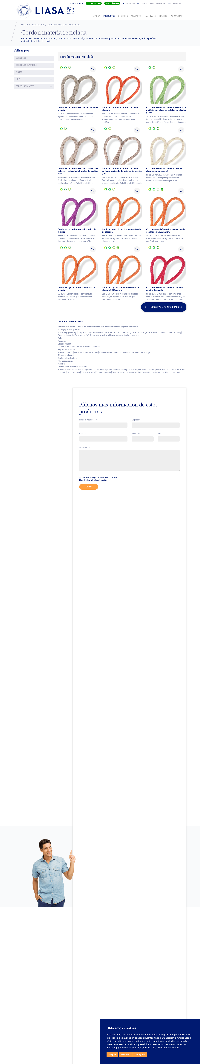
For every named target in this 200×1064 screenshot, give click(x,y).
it (183, 3)
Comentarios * (85, 448)
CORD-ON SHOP (76, 3)
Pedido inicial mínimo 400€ (93, 480)
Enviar (88, 487)
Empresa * (136, 420)
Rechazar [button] (125, 1054)
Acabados (136, 16)
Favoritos (132, 3)
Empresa (96, 16)
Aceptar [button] (112, 1054)
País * (160, 434)
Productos (37, 25)
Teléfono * (136, 434)
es (169, 3)
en (176, 3)
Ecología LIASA (112, 3)
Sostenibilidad (94, 3)
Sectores (123, 16)
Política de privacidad (108, 477)
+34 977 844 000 (148, 3)
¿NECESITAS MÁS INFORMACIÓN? (166, 307)
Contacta (160, 3)
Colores (163, 16)
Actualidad (177, 16)
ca (173, 3)
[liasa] (45, 10)
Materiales (150, 16)
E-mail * (82, 434)
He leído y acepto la (99, 477)
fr (180, 3)
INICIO (24, 25)
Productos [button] (109, 16)
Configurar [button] (140, 1054)
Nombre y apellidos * (88, 420)
